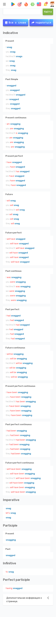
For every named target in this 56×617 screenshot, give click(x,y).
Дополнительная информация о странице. (24, 600)
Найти (48, 11)
